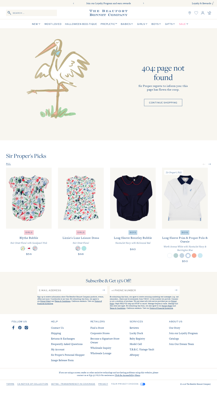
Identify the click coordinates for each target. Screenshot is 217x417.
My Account (57, 349)
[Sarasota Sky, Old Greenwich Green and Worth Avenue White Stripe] (182, 255)
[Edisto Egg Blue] (83, 248)
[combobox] (31, 13)
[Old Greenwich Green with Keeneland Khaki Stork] (175, 255)
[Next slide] (143, 3)
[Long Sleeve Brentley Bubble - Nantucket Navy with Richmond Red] (133, 198)
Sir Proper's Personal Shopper (68, 355)
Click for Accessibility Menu (127, 375)
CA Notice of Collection (32, 384)
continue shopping (163, 102)
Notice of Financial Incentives (161, 308)
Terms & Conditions (63, 301)
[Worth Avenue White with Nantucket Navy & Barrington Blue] (188, 255)
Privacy (103, 384)
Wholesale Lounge (100, 353)
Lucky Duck (136, 333)
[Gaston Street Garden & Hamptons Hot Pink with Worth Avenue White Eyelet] (22, 248)
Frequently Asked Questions (67, 344)
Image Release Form (62, 360)
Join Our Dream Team (181, 344)
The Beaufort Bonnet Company (199, 384)
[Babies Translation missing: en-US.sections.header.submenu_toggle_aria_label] (132, 24)
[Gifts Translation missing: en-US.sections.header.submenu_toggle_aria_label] (174, 24)
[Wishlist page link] (196, 13)
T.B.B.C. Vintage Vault (142, 349)
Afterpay (134, 355)
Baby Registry (137, 338)
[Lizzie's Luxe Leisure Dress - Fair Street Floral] (81, 198)
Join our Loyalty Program (183, 333)
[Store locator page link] (189, 13)
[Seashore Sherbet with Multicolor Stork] (194, 255)
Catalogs (174, 338)
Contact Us (57, 328)
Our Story (174, 328)
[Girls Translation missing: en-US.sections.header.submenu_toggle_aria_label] (146, 24)
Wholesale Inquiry (100, 348)
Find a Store (97, 328)
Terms (10, 384)
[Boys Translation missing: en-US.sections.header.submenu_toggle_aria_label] (160, 24)
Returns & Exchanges (63, 338)
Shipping (56, 333)
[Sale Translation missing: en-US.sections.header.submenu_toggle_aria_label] (187, 24)
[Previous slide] (73, 3)
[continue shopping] (57, 84)
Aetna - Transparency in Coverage (73, 384)
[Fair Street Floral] (77, 248)
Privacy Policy (45, 301)
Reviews (134, 328)
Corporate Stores (100, 333)
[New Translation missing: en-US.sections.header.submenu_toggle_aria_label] (39, 24)
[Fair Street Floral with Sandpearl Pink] (35, 248)
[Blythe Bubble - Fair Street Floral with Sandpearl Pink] (29, 198)
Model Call (136, 344)
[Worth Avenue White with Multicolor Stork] (169, 255)
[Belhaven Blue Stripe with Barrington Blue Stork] (200, 255)
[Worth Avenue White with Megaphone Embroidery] (29, 248)
